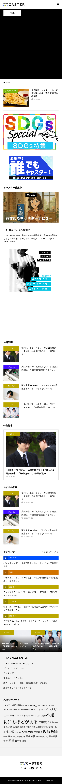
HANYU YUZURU (12, 705)
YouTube (17, 710)
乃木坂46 (51, 722)
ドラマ (18, 715)
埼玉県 (28, 727)
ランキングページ (49, 552)
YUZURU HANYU (29, 709)
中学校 (42, 722)
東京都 (16, 737)
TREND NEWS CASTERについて (18, 663)
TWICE (11, 710)
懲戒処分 (38, 732)
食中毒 (18, 741)
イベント (42, 710)
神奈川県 (22, 736)
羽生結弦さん (42, 736)
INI (22, 705)
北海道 (22, 727)
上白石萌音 (41, 716)
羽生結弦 (30, 736)
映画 (5, 736)
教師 (46, 732)
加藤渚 (16, 727)
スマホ (12, 716)
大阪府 (38, 727)
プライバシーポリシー (13, 668)
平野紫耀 (18, 732)
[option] (15, 641)
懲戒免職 (27, 731)
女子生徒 (46, 727)
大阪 (33, 727)
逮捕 (11, 740)
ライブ (33, 716)
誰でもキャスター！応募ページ (17, 688)
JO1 (26, 705)
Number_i (32, 705)
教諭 (54, 732)
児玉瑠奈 (9, 727)
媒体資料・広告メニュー (14, 678)
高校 (24, 741)
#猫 (50, 238)
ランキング (8, 673)
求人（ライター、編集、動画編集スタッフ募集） (25, 683)
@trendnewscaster (12, 235)
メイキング (26, 716)
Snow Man (50, 705)
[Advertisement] (31, 48)
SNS (5, 709)
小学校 (10, 731)
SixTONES (41, 705)
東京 (10, 736)
